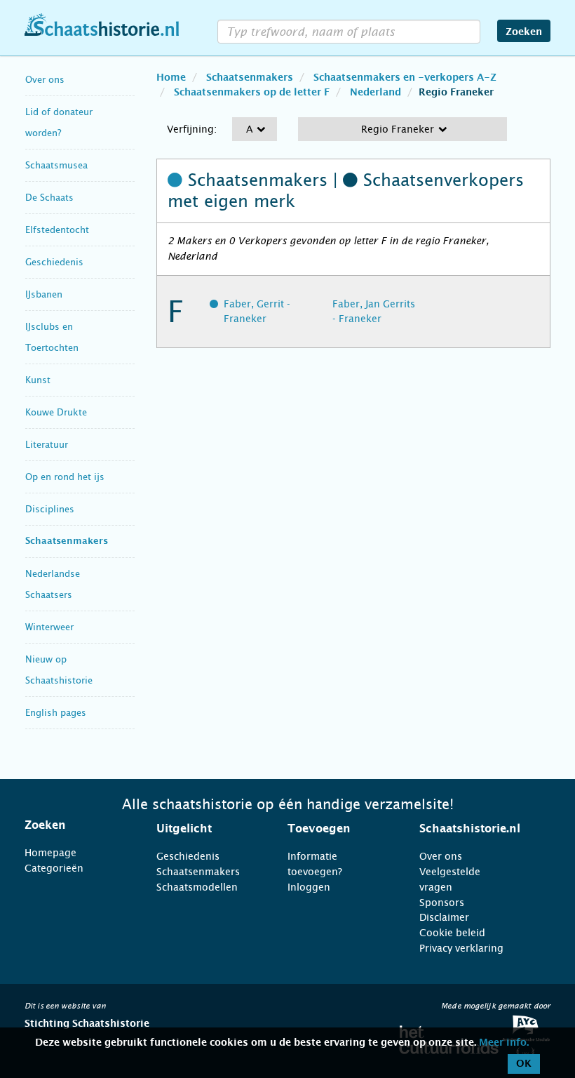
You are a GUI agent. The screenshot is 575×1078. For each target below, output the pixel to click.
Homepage (50, 852)
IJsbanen (43, 294)
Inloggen (309, 887)
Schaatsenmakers (66, 541)
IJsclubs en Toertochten (52, 337)
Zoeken (524, 32)
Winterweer (49, 627)
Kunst (37, 380)
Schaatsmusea (56, 165)
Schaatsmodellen (197, 887)
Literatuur (46, 444)
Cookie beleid (452, 932)
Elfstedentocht (57, 230)
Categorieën (54, 868)
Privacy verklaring (461, 948)
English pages (55, 712)
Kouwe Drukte (56, 412)
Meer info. (504, 1043)
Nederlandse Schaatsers (52, 584)
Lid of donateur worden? (59, 122)
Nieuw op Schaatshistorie (59, 670)
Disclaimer (444, 917)
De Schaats (49, 197)
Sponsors (441, 902)
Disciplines (49, 509)
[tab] (73, 825)
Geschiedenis (54, 262)
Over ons (45, 79)
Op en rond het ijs (64, 477)
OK (524, 1064)
